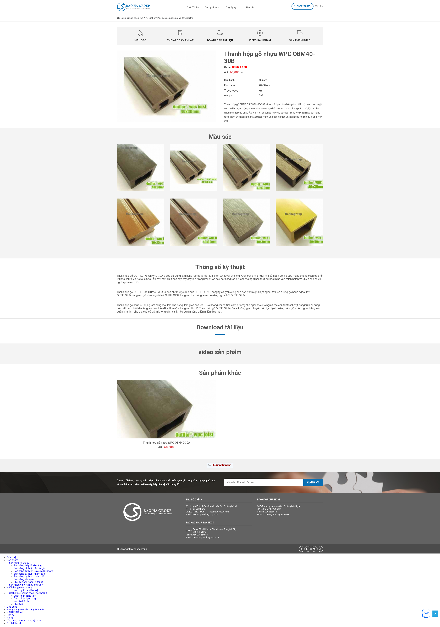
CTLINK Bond (14, 623)
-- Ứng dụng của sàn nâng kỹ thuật (25, 609)
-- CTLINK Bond (15, 612)
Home (10, 617)
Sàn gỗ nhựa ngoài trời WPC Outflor (138, 18)
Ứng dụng (231, 7)
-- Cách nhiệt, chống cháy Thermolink (27, 593)
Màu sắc (140, 40)
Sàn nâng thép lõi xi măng (28, 565)
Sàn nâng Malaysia (24, 579)
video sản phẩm (260, 40)
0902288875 (304, 6)
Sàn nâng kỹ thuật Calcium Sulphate (33, 571)
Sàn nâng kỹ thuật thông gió (29, 576)
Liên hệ (249, 7)
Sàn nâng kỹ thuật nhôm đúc (29, 573)
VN (316, 6)
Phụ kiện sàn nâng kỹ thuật (28, 582)
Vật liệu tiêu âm (22, 601)
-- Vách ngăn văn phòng (19, 587)
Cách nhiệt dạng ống (25, 598)
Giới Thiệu (193, 7)
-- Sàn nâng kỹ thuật (18, 562)
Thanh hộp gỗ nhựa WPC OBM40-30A (166, 442)
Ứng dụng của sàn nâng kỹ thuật (24, 620)
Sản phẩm (211, 7)
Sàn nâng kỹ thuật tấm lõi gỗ (29, 568)
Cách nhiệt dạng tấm (25, 595)
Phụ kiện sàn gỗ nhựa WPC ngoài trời (175, 18)
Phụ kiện (18, 604)
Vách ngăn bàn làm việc (26, 590)
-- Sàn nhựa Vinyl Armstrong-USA (25, 584)
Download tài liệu (220, 40)
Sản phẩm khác (300, 40)
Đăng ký (313, 482)
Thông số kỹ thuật (180, 40)
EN (321, 6)
